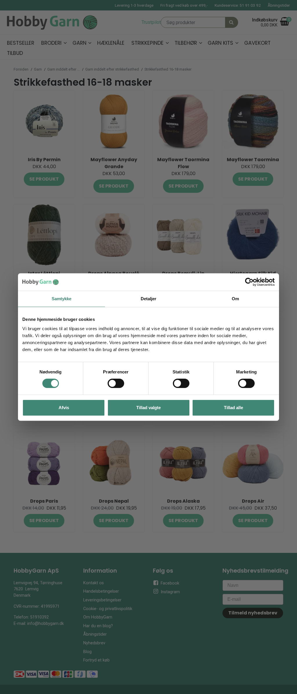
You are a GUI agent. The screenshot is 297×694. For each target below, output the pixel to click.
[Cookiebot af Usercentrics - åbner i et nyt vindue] (249, 282)
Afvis (64, 407)
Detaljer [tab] (149, 298)
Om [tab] (235, 298)
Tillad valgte (148, 407)
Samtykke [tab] (62, 298)
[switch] (116, 383)
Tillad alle (233, 407)
